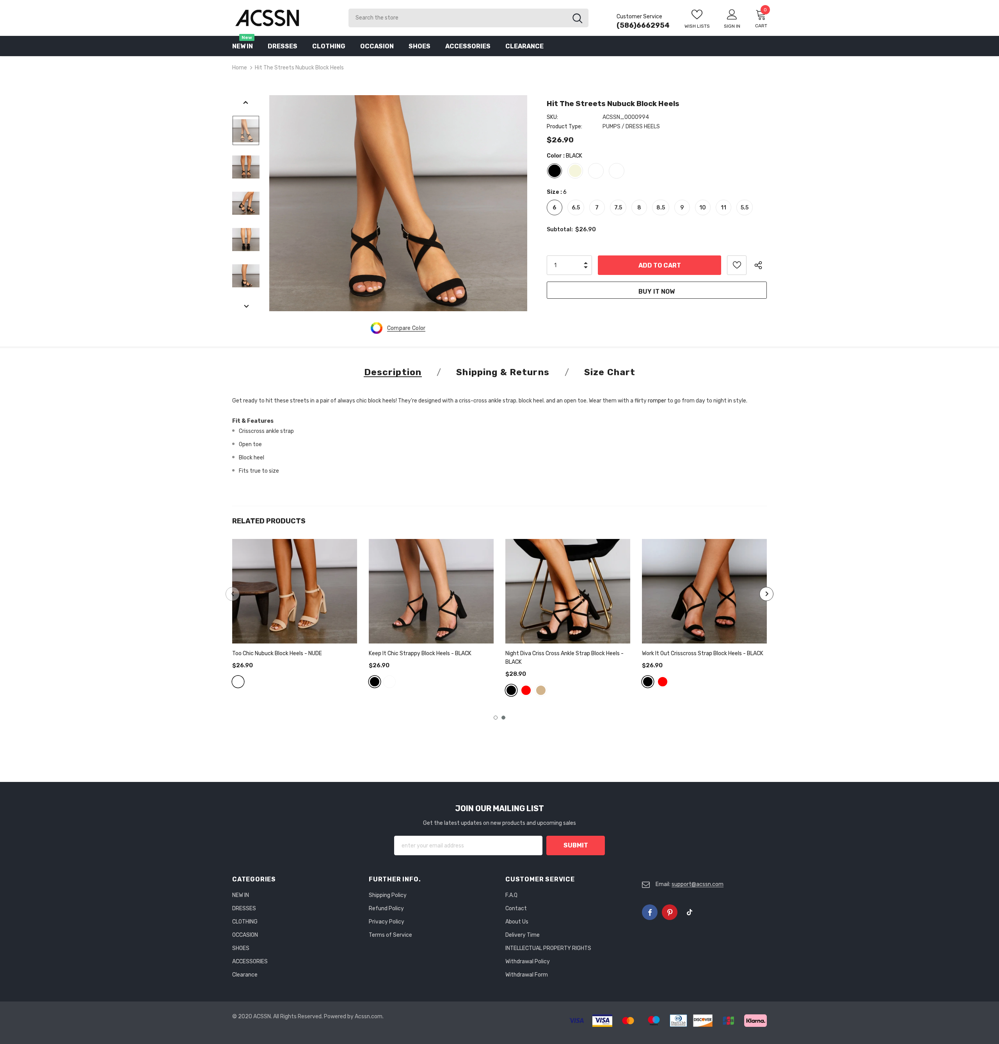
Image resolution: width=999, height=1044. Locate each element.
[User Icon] (732, 14)
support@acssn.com (697, 884)
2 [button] (503, 718)
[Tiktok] (689, 912)
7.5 (618, 207)
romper (657, 400)
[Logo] (284, 17)
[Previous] (246, 103)
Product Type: (564, 126)
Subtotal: (560, 229)
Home (239, 67)
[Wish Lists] (737, 265)
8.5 (660, 207)
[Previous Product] (233, 594)
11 (723, 207)
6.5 (576, 207)
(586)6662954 (643, 25)
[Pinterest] (669, 912)
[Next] (246, 307)
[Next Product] (766, 594)
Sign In (732, 26)
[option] (398, 203)
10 (702, 207)
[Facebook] (650, 912)
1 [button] (496, 718)
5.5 (744, 207)
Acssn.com (368, 1016)
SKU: (552, 117)
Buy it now (656, 291)
